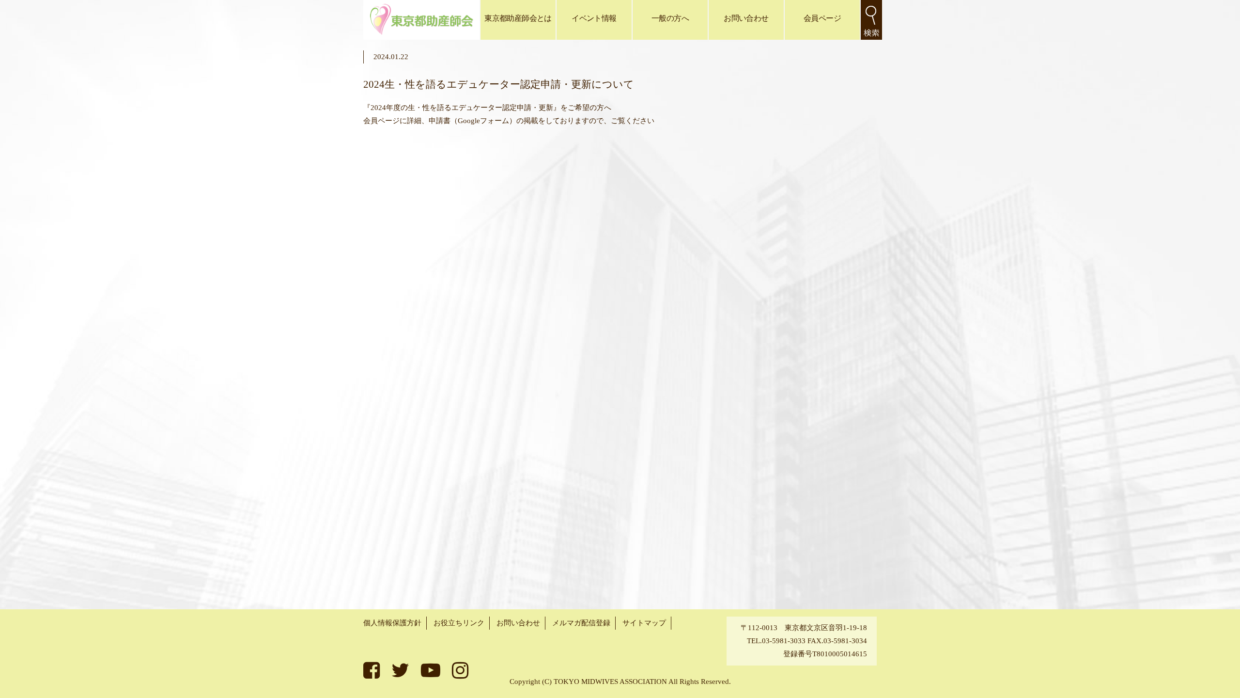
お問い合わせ (746, 18)
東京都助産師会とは (517, 18)
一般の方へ (670, 18)
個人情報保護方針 (392, 623)
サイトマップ (644, 623)
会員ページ (822, 18)
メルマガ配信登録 (581, 623)
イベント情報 (594, 18)
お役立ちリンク (459, 623)
